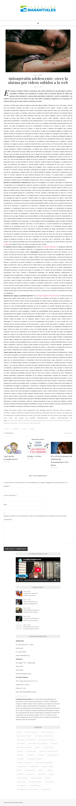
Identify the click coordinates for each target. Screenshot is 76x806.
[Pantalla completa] (58, 580)
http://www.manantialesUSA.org (26, 692)
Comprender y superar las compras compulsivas (30, 594)
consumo (24, 429)
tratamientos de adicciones (27, 789)
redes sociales (22, 778)
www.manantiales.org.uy (23, 674)
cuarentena (34, 766)
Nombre (7, 486)
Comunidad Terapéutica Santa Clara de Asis (48, 295)
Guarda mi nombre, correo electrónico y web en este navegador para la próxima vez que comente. (35, 516)
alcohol (20, 751)
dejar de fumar (47, 766)
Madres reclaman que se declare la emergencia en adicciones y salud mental (30, 603)
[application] (38, 569)
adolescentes (49, 747)
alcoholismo (31, 751)
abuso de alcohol (31, 732)
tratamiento (22, 785)
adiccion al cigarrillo (47, 739)
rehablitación (36, 778)
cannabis (20, 755)
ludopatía (30, 774)
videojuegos (45, 789)
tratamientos (35, 785)
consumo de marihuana (43, 762)
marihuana (42, 774)
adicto (37, 747)
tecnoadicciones (35, 781)
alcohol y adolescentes (49, 751)
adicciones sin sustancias (38, 743)
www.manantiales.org (22, 655)
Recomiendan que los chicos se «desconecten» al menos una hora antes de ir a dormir (31, 628)
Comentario (8, 519)
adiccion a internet (24, 736)
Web (5, 504)
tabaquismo (21, 781)
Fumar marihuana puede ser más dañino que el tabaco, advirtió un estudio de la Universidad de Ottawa (31, 611)
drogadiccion (30, 770)
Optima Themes (18, 802)
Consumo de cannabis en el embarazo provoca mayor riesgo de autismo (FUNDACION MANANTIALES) (31, 620)
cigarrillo (31, 755)
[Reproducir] (18, 580)
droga (19, 770)
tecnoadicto (49, 781)
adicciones (21, 743)
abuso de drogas (48, 732)
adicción (7, 429)
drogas (32, 429)
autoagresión (15, 429)
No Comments (68, 433)
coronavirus (21, 766)
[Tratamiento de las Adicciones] (38, 9)
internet (20, 774)
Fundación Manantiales (49, 247)
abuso (19, 732)
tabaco (47, 778)
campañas (7, 244)
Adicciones (38, 75)
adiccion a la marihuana (44, 736)
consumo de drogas (24, 762)
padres (51, 774)
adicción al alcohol (24, 747)
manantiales (9, 433)
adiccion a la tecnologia (26, 739)
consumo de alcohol (35, 759)
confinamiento (52, 755)
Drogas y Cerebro (34, 456)
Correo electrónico (10, 495)
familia (49, 770)
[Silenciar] (55, 580)
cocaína (41, 755)
